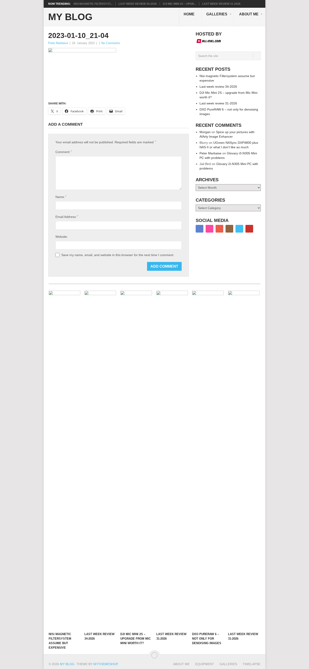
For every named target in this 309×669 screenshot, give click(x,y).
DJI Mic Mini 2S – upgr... (179, 3)
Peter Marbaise (58, 43)
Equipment (204, 664)
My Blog (70, 17)
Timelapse (251, 664)
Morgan (205, 132)
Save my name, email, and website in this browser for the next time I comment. (117, 255)
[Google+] (219, 229)
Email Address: (66, 217)
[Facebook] (199, 229)
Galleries (216, 14)
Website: (61, 236)
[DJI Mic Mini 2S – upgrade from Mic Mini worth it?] (136, 460)
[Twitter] (239, 229)
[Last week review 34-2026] (100, 460)
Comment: (63, 152)
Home (189, 14)
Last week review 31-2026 (221, 3)
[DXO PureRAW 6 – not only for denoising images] (208, 460)
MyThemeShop (105, 664)
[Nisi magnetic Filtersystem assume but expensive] (64, 460)
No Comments (110, 43)
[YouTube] (249, 229)
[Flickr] (209, 229)
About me (249, 14)
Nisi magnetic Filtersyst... (93, 3)
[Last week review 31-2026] (172, 460)
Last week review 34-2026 (138, 3)
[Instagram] (229, 229)
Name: (60, 197)
